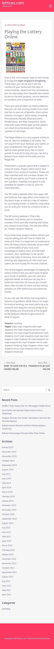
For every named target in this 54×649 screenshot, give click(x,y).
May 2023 (6, 536)
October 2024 (8, 460)
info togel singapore (23, 329)
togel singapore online (33, 345)
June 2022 (6, 585)
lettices (22, 25)
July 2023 (6, 527)
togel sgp (38, 336)
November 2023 (9, 509)
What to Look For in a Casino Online (15, 365)
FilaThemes (45, 638)
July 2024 (6, 474)
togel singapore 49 (22, 339)
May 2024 (6, 483)
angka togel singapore (21, 326)
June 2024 (6, 478)
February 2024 (8, 496)
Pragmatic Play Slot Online (39, 365)
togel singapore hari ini (32, 342)
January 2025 (8, 447)
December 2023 (9, 505)
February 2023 (8, 550)
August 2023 (7, 523)
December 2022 (9, 559)
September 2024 (9, 465)
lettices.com (13, 3)
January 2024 (8, 500)
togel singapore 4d (39, 339)
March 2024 (7, 492)
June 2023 (6, 532)
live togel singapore (22, 332)
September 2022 (9, 572)
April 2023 (6, 541)
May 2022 (6, 590)
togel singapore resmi (28, 348)
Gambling (18, 323)
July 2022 (6, 581)
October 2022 (8, 567)
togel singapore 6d (13, 342)
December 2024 (9, 451)
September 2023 (9, 518)
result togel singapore (23, 336)
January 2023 (8, 554)
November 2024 (9, 456)
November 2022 (9, 563)
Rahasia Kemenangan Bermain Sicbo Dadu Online (23, 433)
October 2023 (8, 514)
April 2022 (6, 594)
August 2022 (7, 576)
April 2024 (6, 487)
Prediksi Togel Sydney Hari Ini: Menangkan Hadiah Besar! (26, 405)
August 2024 (7, 469)
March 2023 (7, 545)
